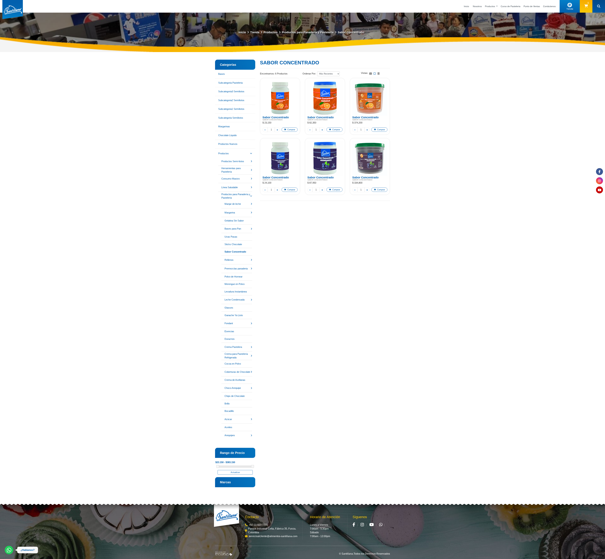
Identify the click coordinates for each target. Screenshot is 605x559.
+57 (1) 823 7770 (258, 525)
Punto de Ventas (532, 6)
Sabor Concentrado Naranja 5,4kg (365, 117)
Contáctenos (549, 6)
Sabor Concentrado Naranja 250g (275, 117)
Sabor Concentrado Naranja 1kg (320, 117)
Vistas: (364, 73)
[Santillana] (226, 516)
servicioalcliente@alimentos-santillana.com (273, 536)
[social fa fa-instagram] (599, 181)
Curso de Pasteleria (510, 6)
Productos (490, 6)
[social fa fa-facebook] (599, 172)
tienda (254, 32)
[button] (586, 6)
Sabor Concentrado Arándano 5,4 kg (365, 177)
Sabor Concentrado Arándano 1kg (320, 177)
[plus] (277, 129)
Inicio (466, 6)
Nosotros (477, 6)
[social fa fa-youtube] (599, 190)
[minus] (265, 129)
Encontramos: (267, 73)
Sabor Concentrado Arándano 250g (275, 177)
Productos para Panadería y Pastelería (308, 32)
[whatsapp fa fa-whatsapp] (381, 525)
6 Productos (281, 73)
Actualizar (235, 472)
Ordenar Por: (309, 73)
